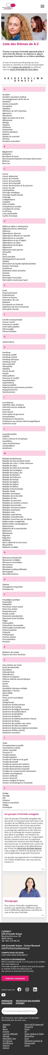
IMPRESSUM (6, 1001)
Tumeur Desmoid (9, 778)
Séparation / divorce (11, 690)
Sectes (5, 683)
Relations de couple (10, 652)
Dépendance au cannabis (13, 238)
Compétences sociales (11, 206)
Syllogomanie (8, 702)
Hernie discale (8, 371)
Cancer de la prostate (11, 180)
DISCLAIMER (6, 1003)
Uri (25, 1031)
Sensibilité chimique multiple (14, 688)
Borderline (6, 154)
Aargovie (6, 1024)
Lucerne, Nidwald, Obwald (10, 1034)
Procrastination (8, 639)
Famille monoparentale (12, 319)
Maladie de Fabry (9, 465)
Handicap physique (10, 359)
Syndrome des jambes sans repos (16, 723)
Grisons (6, 1031)
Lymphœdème (8, 445)
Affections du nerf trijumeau (14, 110)
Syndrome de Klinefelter (12, 713)
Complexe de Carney (11, 208)
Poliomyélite (7, 622)
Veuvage (6, 795)
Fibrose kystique (9, 331)
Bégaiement (7, 151)
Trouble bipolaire (9, 757)
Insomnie (6, 409)
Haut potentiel (8, 364)
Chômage (6, 197)
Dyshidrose (7, 268)
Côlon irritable (8, 204)
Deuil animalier (8, 256)
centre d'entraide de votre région (24, 69)
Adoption (6, 108)
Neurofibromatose (10, 573)
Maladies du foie (9, 498)
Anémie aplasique (10, 131)
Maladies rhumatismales (12, 516)
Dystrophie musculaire (12, 277)
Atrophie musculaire (11, 141)
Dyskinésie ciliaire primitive (14, 270)
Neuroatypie (7, 571)
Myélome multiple (10, 547)
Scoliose (5, 681)
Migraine (6, 535)
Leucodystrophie (9, 434)
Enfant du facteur (9, 297)
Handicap (6, 352)
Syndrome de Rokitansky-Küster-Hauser (19, 718)
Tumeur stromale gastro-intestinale (17, 782)
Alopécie (6, 124)
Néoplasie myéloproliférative (14, 569)
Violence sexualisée (10, 802)
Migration (6, 537)
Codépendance (8, 199)
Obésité (5, 584)
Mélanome (7, 530)
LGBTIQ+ (6, 436)
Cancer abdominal (10, 176)
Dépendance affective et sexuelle (16, 235)
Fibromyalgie (8, 328)
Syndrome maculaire (11, 732)
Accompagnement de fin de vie (15, 99)
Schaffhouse (8, 1043)
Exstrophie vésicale (10, 309)
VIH (4, 797)
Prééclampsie (8, 634)
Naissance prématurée (12, 557)
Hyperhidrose (8, 382)
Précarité (6, 632)
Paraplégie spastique (11, 599)
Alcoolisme (7, 115)
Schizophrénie (8, 672)
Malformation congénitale (13, 521)
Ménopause (7, 533)
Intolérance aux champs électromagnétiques (21, 421)
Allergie (5, 122)
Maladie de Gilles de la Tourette (15, 467)
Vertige (5, 793)
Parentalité (7, 602)
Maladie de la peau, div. (12, 472)
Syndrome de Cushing (11, 706)
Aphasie (5, 134)
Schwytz (6, 1045)
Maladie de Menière (11, 474)
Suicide (5, 699)
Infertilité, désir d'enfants (13, 404)
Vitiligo (5, 804)
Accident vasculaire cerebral (14, 96)
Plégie (5, 620)
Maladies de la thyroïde (12, 495)
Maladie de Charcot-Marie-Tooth (16, 460)
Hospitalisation (8, 380)
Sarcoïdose (7, 669)
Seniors (5, 685)
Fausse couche (8, 321)
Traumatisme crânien (11, 747)
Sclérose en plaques (10, 676)
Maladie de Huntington (12, 470)
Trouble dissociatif (10, 761)
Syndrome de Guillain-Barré (14, 711)
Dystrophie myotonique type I (15, 279)
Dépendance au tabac (11, 242)
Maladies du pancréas (11, 500)
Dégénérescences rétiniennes (14, 228)
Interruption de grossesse (13, 414)
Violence (6, 800)
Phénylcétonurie (9, 611)
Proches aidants (9, 636)
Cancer (5, 173)
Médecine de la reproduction (14, 528)
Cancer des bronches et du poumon (17, 185)
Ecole (4, 290)
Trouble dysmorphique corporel (15, 766)
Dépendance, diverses (11, 233)
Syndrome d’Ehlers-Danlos (13, 730)
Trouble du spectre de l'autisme (15, 764)
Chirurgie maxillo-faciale (12, 194)
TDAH (4, 743)
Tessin (27, 1029)
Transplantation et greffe (12, 745)
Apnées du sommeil (10, 136)
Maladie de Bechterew (11, 458)
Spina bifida (7, 692)
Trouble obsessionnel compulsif (15, 768)
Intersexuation (8, 416)
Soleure (6, 1047)
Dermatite (6, 251)
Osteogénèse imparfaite (12, 586)
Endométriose (8, 295)
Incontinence (7, 402)
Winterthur (29, 1036)
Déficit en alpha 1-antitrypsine (15, 226)
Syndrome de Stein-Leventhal (14, 725)
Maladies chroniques (11, 493)
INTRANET (20, 1003)
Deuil (4, 254)
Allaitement (7, 120)
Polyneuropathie (9, 629)
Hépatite (6, 368)
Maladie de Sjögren (10, 481)
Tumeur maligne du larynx (13, 780)
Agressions (7, 113)
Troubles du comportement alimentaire (19, 771)
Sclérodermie (8, 674)
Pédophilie (6, 604)
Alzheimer (6, 127)
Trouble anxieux (9, 754)
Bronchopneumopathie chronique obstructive (21, 158)
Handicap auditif (9, 354)
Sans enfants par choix (12, 665)
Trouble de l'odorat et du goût (15, 759)
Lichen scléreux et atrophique (14, 438)
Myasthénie (7, 544)
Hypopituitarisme (9, 389)
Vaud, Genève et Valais (34, 1033)
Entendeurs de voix (10, 299)
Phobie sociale (8, 613)
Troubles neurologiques (12, 773)
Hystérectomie (8, 391)
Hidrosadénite (8, 375)
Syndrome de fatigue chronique (15, 709)
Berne (5, 1029)
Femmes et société (10, 324)
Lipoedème (7, 441)
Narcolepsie (7, 566)
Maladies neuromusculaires (14, 507)
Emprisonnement (9, 292)
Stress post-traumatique (12, 697)
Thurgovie (28, 1026)
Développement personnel (13, 258)
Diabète (5, 261)
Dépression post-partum (12, 249)
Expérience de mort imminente (15, 306)
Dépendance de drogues (12, 244)
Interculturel (7, 411)
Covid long (6, 211)
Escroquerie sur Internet (12, 304)
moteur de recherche (21, 67)
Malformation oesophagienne (15, 523)
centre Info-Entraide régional (29, 848)
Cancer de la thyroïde (11, 183)
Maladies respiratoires (12, 514)
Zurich (27, 1045)
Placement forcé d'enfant (13, 618)
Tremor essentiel (9, 750)
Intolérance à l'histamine (13, 418)
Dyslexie (5, 272)
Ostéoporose (7, 589)
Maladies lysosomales (11, 505)
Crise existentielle (9, 213)
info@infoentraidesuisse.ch (15, 947)
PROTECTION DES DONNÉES (28, 1001)
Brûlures (6, 161)
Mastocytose (8, 526)
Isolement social (9, 423)
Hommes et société (10, 378)
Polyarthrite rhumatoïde (12, 625)
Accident (6, 94)
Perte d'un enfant (9, 608)
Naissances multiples (11, 559)
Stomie (5, 695)
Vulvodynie (7, 807)
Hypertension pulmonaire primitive (17, 387)
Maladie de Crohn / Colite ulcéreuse (17, 463)
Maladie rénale (8, 491)
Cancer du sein (8, 187)
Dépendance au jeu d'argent (14, 240)
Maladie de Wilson (10, 486)
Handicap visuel (9, 361)
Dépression (7, 247)
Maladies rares (8, 512)
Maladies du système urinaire (15, 502)
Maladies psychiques (11, 509)
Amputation (7, 129)
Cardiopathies (8, 190)
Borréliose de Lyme (10, 156)
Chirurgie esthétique (11, 192)
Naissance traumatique (12, 562)
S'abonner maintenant (15, 978)
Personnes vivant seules (12, 606)
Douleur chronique (10, 265)
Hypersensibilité (9, 385)
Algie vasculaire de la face (13, 117)
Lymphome (7, 448)
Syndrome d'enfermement (13, 704)
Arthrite (5, 138)
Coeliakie (6, 201)
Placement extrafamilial (12, 615)
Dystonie (6, 275)
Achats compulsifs (10, 103)
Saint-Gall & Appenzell (33, 1024)
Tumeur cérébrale (9, 775)
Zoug (26, 1038)
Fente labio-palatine (10, 326)
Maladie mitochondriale (12, 488)
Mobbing (6, 540)
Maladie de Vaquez (10, 484)
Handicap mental (9, 357)
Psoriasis (6, 641)
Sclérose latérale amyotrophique (16, 679)
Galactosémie (8, 341)
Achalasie (6, 101)
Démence (6, 231)
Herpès (5, 373)
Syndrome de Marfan (11, 716)
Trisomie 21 (7, 752)
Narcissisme (7, 564)
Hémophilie (7, 366)
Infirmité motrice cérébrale (13, 407)
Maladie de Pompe (10, 479)
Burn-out (6, 163)
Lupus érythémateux (11, 443)
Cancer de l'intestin (10, 178)
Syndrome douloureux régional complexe (19, 727)
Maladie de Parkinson (11, 477)
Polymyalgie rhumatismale (13, 627)
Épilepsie (6, 302)
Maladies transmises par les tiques (17, 519)
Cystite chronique (9, 215)
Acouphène (7, 106)
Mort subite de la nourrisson (14, 542)
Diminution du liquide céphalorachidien (19, 263)
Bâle (4, 1026)
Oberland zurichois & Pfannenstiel (33, 1041)
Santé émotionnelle (10, 667)
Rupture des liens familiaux (13, 654)
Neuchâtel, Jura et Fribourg (9, 1039)
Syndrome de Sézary (11, 720)
